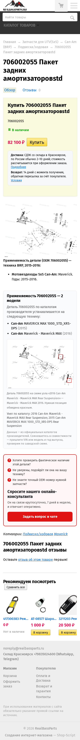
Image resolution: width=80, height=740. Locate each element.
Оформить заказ (11, 684)
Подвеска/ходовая (33, 47)
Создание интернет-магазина (28, 735)
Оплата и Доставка (43, 678)
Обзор (9, 90)
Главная (9, 42)
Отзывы (29, 90)
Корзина (10, 676)
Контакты (43, 697)
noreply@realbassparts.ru (23, 648)
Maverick (61, 534)
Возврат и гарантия (44, 688)
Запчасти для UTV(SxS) (40, 42)
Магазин (10, 668)
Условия (16, 180)
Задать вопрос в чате (40, 517)
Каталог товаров (19, 25)
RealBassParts (46, 728)
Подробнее (18, 167)
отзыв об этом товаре (35, 560)
